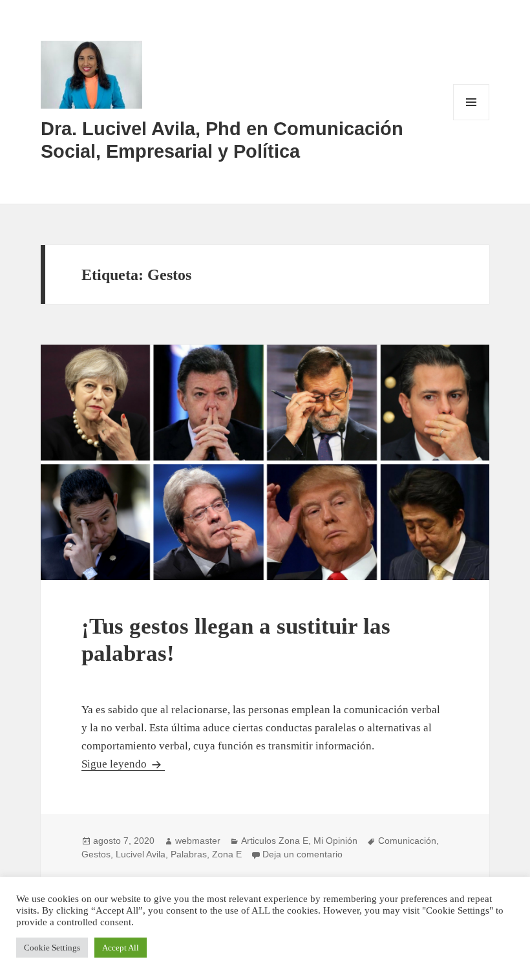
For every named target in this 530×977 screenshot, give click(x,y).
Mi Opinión (335, 840)
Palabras (189, 854)
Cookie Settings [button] (52, 947)
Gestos (96, 854)
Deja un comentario (302, 854)
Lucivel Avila (140, 854)
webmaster (197, 840)
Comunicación (407, 840)
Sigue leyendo (123, 764)
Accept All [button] (120, 947)
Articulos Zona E (274, 840)
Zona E (227, 854)
